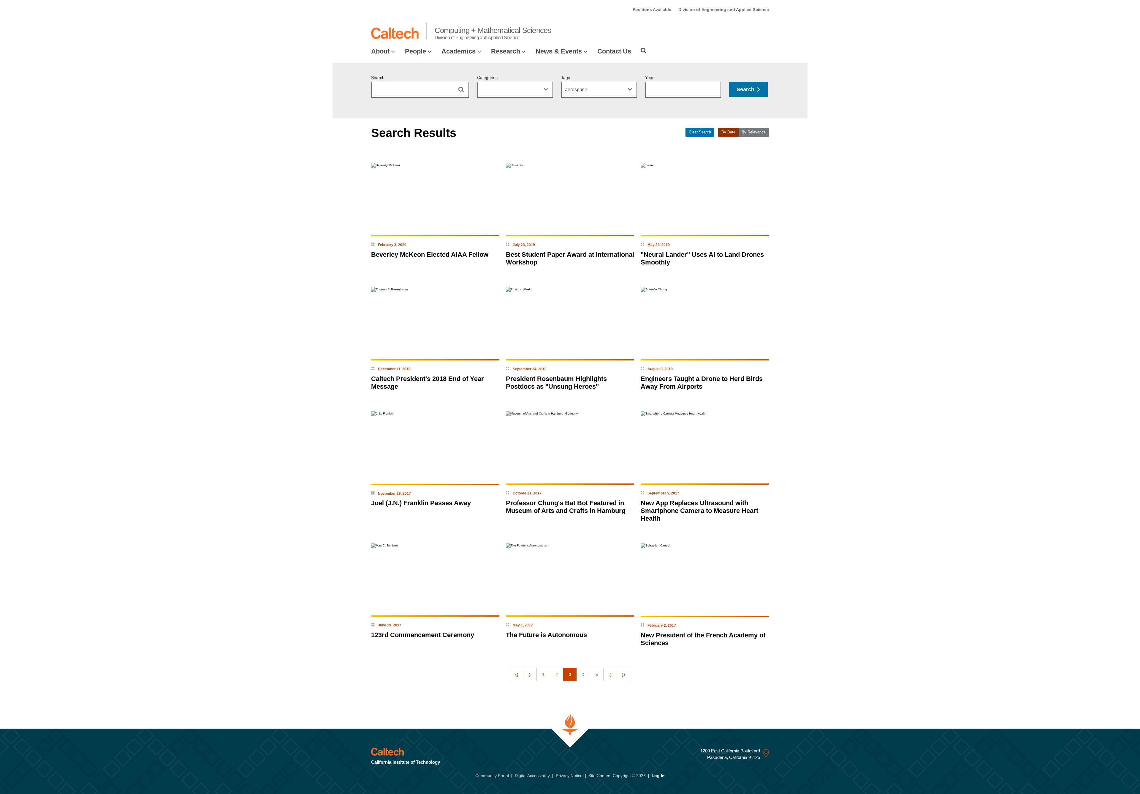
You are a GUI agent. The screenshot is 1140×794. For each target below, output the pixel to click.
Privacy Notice (569, 775)
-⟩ (610, 674)
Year (649, 77)
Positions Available (652, 9)
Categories (487, 77)
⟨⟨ (516, 674)
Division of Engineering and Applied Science (723, 9)
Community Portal (492, 775)
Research (505, 51)
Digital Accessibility (532, 775)
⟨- (529, 674)
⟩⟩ (623, 674)
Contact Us (614, 51)
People (415, 51)
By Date (728, 132)
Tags (565, 77)
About (380, 51)
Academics (458, 51)
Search (377, 77)
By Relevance (754, 132)
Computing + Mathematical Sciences (493, 33)
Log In (658, 775)
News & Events (559, 51)
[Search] (643, 50)
